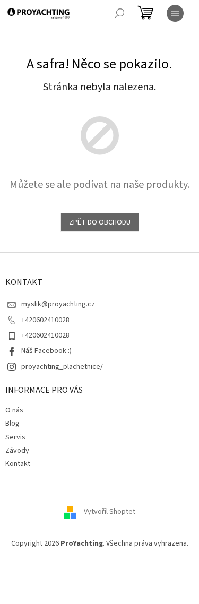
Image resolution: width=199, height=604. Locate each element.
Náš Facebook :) (46, 351)
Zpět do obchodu (100, 222)
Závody (17, 450)
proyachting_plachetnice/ (62, 366)
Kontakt (17, 464)
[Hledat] (119, 13)
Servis (15, 437)
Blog (12, 423)
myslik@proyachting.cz (58, 304)
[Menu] (175, 13)
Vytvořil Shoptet (109, 511)
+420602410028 (45, 320)
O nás (14, 410)
